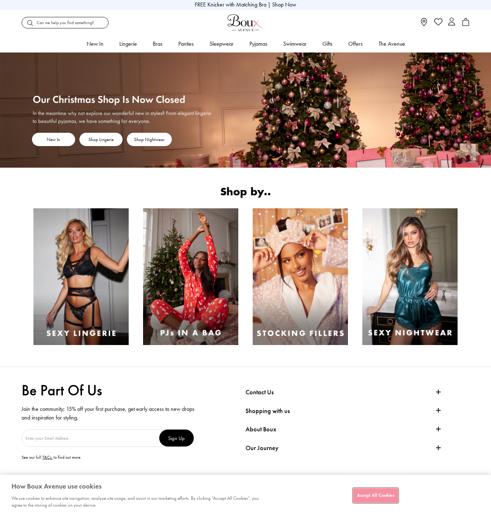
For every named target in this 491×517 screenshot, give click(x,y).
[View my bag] (465, 24)
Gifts (327, 43)
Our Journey (262, 448)
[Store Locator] (424, 24)
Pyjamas (258, 43)
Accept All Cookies (375, 495)
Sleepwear (222, 43)
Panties (186, 43)
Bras (157, 43)
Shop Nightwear (149, 139)
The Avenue (391, 43)
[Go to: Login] (451, 22)
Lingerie (128, 43)
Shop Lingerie (101, 139)
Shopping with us (268, 411)
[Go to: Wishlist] (437, 23)
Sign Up (176, 438)
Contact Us (260, 392)
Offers (355, 43)
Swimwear (295, 43)
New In (95, 43)
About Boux (261, 429)
